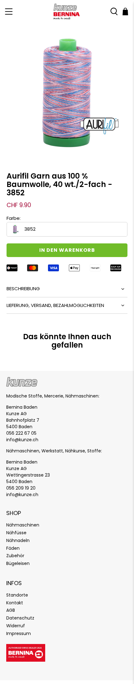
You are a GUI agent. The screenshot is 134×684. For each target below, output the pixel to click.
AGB (10, 610)
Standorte (17, 595)
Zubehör (15, 556)
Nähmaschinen (22, 525)
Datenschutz (20, 618)
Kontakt (14, 603)
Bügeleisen (18, 563)
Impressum (18, 633)
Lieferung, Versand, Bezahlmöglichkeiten (55, 305)
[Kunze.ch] (67, 12)
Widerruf (15, 626)
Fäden (13, 548)
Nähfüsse (16, 533)
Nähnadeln (18, 540)
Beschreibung (23, 288)
